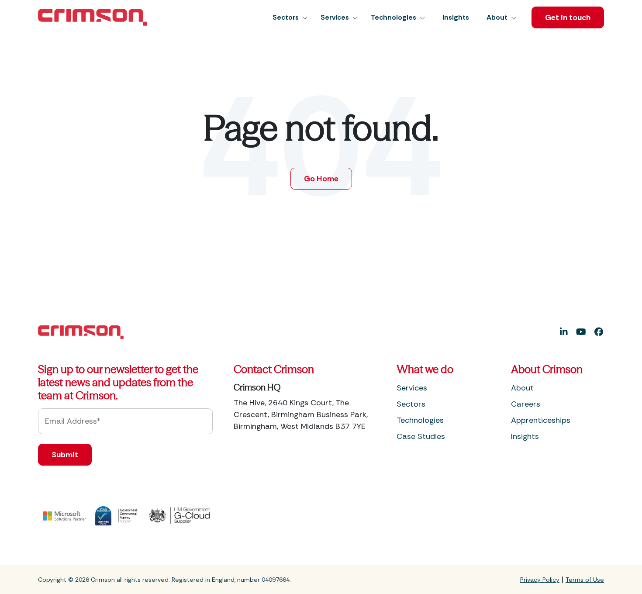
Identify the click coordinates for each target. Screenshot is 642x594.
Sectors (411, 404)
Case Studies (421, 436)
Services (412, 388)
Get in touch (567, 17)
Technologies (420, 420)
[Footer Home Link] (81, 331)
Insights (525, 436)
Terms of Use (585, 580)
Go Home (321, 178)
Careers (525, 404)
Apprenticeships (540, 420)
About (522, 388)
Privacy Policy (539, 580)
